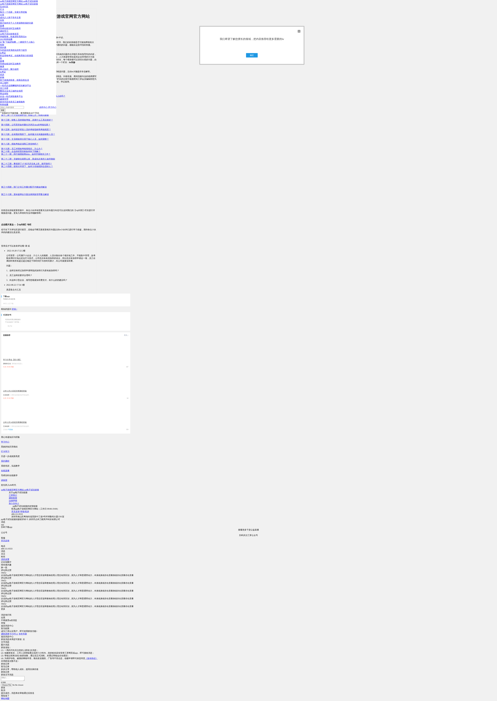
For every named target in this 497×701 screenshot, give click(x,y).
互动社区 (4, 7)
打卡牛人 (14, 634)
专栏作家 (23, 634)
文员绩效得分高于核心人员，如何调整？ (25, 139)
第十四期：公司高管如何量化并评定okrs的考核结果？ (25, 125)
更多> (14, 309)
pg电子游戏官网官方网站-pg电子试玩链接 (19, 1)
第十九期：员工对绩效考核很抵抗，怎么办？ (22, 149)
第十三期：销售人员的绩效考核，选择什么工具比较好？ (27, 120)
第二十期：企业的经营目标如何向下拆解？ (21, 151)
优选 (2, 75)
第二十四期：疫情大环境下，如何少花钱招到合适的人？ (27, 166)
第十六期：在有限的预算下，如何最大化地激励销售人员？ (28, 134)
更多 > (126, 335)
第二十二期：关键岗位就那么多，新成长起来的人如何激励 (28, 159)
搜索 (2, 110)
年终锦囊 (4, 104)
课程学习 (4, 31)
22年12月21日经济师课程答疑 (15, 391)
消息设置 (5, 559)
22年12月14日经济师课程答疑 (15, 422)
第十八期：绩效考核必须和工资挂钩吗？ (19, 144)
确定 (252, 55)
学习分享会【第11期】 (12, 360)
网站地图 (5, 698)
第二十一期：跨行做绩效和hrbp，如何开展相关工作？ (25, 154)
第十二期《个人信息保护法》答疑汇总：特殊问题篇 (25, 115)
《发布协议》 (91, 658)
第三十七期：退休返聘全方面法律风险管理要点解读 (25, 194)
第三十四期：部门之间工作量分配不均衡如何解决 (24, 187)
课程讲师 (5, 634)
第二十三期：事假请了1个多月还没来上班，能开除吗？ (26, 164)
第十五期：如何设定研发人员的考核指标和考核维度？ (26, 129)
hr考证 (3, 72)
